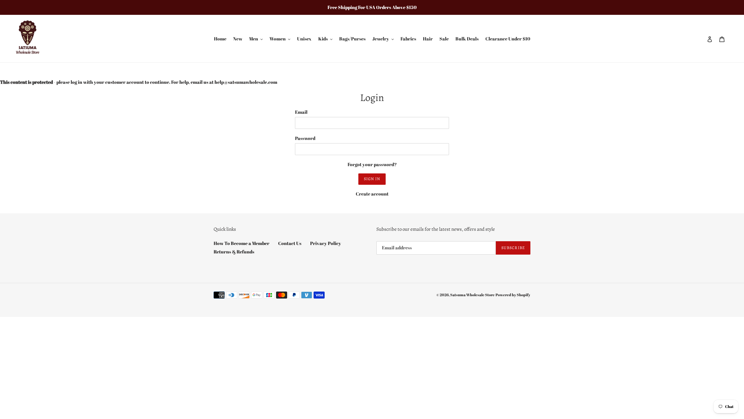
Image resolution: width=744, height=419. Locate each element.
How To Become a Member (241, 243)
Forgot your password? (372, 164)
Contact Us (289, 243)
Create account (372, 194)
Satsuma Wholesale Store (472, 294)
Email (301, 112)
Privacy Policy (325, 243)
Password (305, 138)
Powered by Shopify (513, 294)
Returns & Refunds (234, 251)
